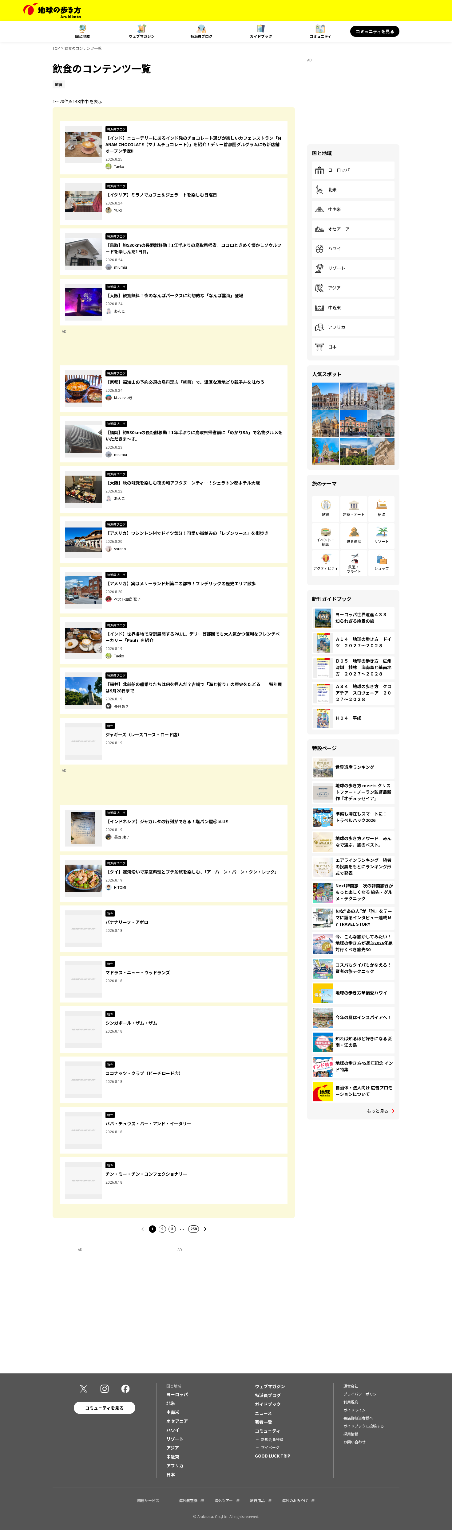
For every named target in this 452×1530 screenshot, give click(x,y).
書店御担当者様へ (358, 1417)
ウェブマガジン (142, 36)
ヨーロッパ (339, 170)
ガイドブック (261, 36)
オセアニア (339, 229)
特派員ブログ (201, 36)
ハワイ (334, 248)
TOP (56, 48)
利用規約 (350, 1401)
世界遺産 (354, 541)
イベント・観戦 (325, 542)
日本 (332, 347)
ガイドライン (354, 1409)
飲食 (325, 514)
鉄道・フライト (354, 569)
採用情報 (350, 1433)
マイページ (270, 1447)
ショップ (381, 568)
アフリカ (336, 327)
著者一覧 (263, 1422)
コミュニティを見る (375, 31)
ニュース (263, 1413)
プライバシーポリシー (361, 1393)
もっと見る (377, 1111)
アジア (334, 288)
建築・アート (354, 514)
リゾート (336, 268)
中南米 (334, 209)
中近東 (334, 307)
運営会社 (350, 1385)
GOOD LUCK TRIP (272, 1456)
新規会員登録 (272, 1439)
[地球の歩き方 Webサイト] (52, 10)
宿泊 (381, 514)
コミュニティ (320, 36)
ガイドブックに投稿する (363, 1425)
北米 (332, 189)
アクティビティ (325, 568)
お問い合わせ (354, 1441)
